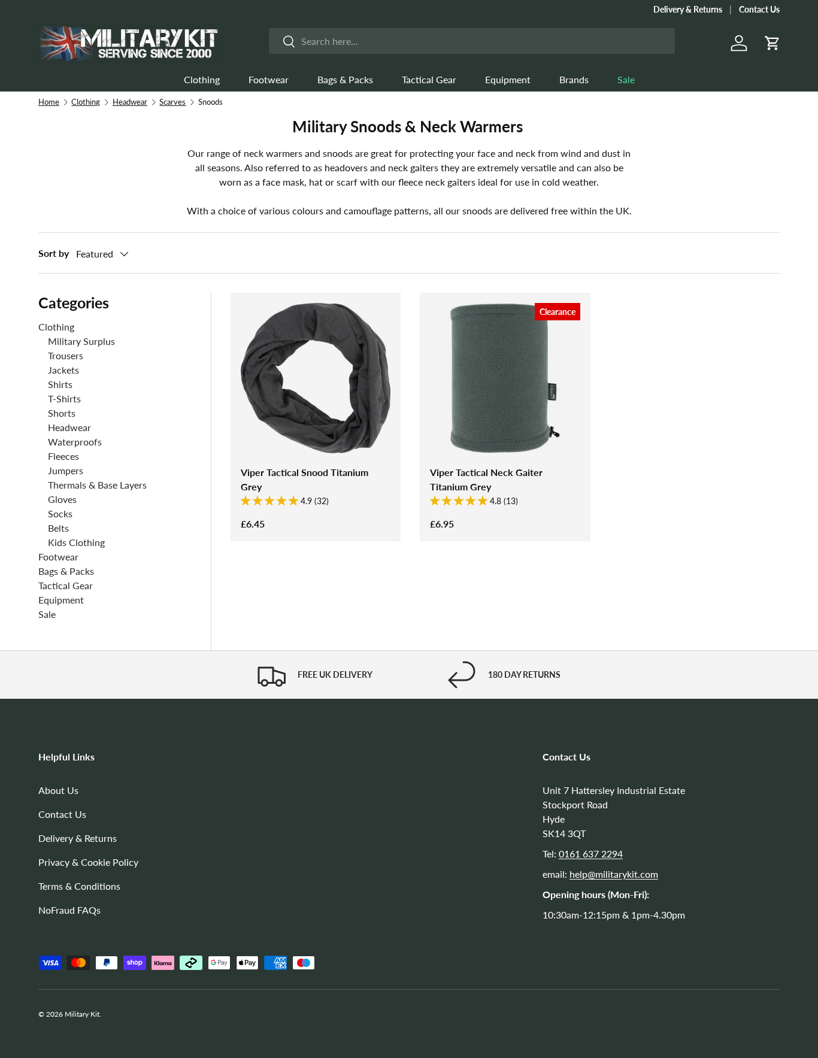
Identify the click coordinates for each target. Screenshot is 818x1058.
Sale (626, 79)
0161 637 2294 (591, 853)
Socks (60, 513)
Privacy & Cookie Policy (88, 862)
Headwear (130, 102)
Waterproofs (75, 441)
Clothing (202, 79)
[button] (772, 43)
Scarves (172, 102)
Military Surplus (81, 341)
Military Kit (82, 1014)
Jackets (63, 369)
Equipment (508, 79)
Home (48, 102)
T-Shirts (64, 398)
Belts (58, 527)
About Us (58, 790)
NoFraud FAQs (69, 909)
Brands (574, 79)
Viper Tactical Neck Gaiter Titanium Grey (486, 479)
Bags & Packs (345, 79)
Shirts (60, 384)
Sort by (53, 253)
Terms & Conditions (79, 886)
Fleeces (63, 456)
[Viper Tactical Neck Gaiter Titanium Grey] (505, 378)
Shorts (61, 413)
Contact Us (759, 9)
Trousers (65, 355)
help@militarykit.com (613, 874)
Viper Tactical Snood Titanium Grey (304, 479)
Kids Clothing (76, 542)
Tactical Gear (429, 79)
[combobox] (471, 41)
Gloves (62, 499)
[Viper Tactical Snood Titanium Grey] (315, 378)
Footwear (269, 79)
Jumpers (65, 470)
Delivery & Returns (687, 9)
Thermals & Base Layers (97, 484)
